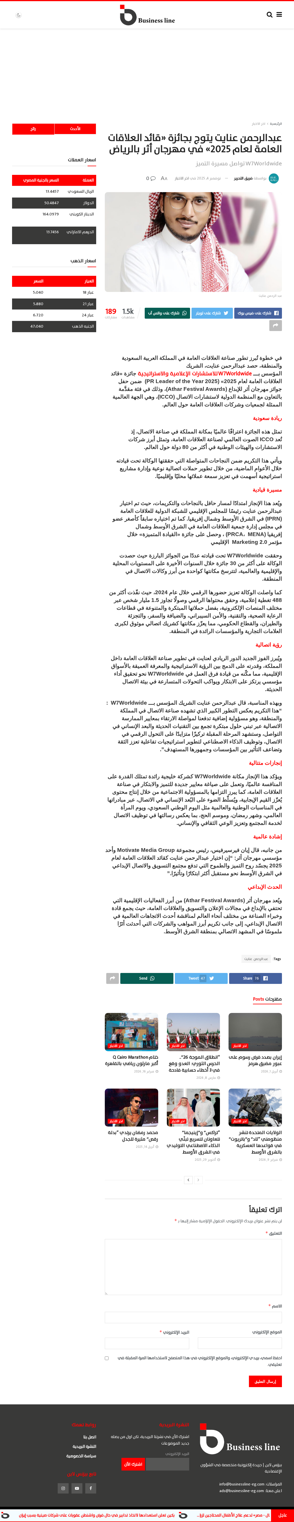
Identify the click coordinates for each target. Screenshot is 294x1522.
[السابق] (198, 1180)
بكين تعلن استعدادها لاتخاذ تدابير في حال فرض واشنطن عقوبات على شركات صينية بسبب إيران (141, 1515)
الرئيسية (276, 124)
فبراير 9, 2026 (269, 1159)
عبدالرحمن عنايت (256, 959)
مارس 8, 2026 (206, 1078)
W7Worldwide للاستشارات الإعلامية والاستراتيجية (195, 373)
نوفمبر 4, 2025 (209, 178)
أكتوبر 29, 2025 (206, 1159)
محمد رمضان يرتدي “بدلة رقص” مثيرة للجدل (133, 1136)
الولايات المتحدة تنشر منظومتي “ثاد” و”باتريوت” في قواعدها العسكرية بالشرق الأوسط (255, 1142)
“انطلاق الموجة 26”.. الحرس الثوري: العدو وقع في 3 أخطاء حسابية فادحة (194, 1063)
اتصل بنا (89, 1437)
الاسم (275, 1306)
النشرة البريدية (84, 1446)
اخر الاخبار (258, 124)
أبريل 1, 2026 (270, 1071)
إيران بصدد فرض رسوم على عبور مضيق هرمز (255, 1060)
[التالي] (188, 1180)
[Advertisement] (147, 71)
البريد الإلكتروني (174, 1332)
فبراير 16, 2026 (144, 1071)
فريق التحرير (243, 178)
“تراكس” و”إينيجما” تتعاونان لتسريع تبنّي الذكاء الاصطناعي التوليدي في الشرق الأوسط (193, 1142)
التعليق (273, 1233)
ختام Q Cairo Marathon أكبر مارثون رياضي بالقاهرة (131, 1060)
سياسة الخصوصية (81, 1456)
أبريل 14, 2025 (145, 1147)
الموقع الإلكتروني (267, 1332)
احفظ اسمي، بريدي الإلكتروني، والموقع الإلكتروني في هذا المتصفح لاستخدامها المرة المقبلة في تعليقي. (200, 1361)
